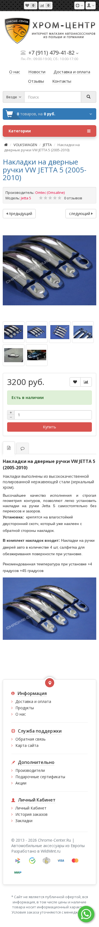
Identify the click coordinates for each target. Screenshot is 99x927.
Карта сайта (26, 745)
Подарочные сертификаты (40, 776)
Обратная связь (30, 739)
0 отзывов (73, 198)
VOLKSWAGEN (25, 144)
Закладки (23, 820)
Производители (30, 770)
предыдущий (20, 213)
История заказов (31, 814)
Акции (20, 783)
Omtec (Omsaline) (50, 192)
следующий (80, 213)
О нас (20, 714)
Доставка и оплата (33, 701)
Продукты (24, 707)
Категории (20, 130)
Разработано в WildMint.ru (36, 851)
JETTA (48, 144)
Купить (49, 426)
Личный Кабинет (30, 808)
